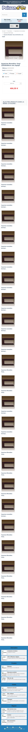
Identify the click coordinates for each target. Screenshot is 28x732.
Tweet (5, 73)
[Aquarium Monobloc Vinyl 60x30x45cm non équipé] (8, 629)
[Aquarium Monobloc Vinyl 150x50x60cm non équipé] (8, 382)
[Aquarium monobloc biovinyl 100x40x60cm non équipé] (8, 258)
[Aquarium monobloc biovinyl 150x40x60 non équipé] (8, 320)
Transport (9, 699)
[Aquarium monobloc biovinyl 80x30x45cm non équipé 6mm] (8, 114)
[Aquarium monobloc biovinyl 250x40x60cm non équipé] (8, 423)
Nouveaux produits (12, 672)
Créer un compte (8, 20)
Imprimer (7, 76)
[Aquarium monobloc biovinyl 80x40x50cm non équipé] (8, 155)
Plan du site (10, 678)
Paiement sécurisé (11, 687)
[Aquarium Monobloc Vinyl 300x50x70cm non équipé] (8, 609)
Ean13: (4, 70)
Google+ (20, 73)
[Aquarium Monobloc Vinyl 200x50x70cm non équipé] (8, 526)
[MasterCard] (15, 727)
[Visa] (20, 727)
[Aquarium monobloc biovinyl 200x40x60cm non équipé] (8, 403)
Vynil (14, 81)
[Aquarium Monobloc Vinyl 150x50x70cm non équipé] (8, 485)
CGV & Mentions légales (13, 656)
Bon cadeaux (10, 693)
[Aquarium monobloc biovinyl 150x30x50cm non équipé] (8, 238)
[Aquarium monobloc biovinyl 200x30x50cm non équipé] (8, 341)
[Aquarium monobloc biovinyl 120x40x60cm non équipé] (8, 299)
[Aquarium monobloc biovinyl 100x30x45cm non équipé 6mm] (8, 135)
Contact (9, 714)
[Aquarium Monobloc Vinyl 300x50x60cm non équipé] (8, 588)
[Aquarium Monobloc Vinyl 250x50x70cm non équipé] (8, 567)
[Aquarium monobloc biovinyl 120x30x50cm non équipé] (8, 176)
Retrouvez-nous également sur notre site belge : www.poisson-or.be (14, 2)
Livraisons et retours (12, 651)
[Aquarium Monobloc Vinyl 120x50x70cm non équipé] (8, 444)
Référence (4, 68)
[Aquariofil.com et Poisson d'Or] (14, 8)
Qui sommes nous (11, 709)
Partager (12, 73)
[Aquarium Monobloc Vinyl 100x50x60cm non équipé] (8, 361)
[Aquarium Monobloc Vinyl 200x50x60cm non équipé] (8, 464)
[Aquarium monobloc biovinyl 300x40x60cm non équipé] (8, 506)
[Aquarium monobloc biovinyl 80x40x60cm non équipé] (8, 217)
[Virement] (9, 727)
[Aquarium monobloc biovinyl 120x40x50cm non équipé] (8, 279)
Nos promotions (11, 720)
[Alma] (12, 728)
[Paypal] (23, 728)
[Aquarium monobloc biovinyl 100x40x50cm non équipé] (8, 196)
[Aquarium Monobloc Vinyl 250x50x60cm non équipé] (8, 547)
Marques (9, 666)
